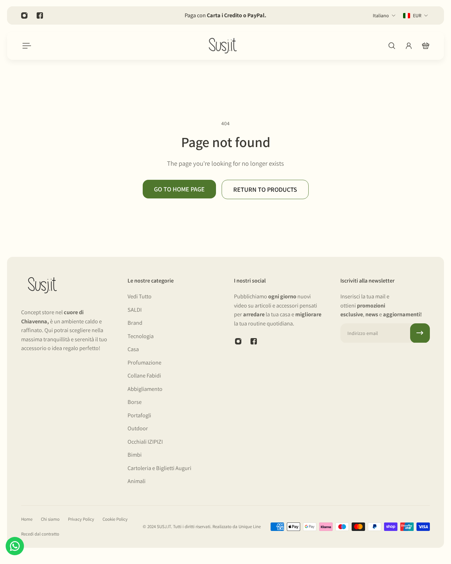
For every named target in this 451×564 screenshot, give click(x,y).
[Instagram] (24, 15)
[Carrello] (425, 45)
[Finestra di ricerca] (391, 45)
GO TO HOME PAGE (179, 189)
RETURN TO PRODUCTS (265, 189)
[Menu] (25, 45)
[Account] (408, 45)
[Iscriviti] (420, 333)
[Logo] (222, 45)
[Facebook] (40, 15)
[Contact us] (15, 546)
